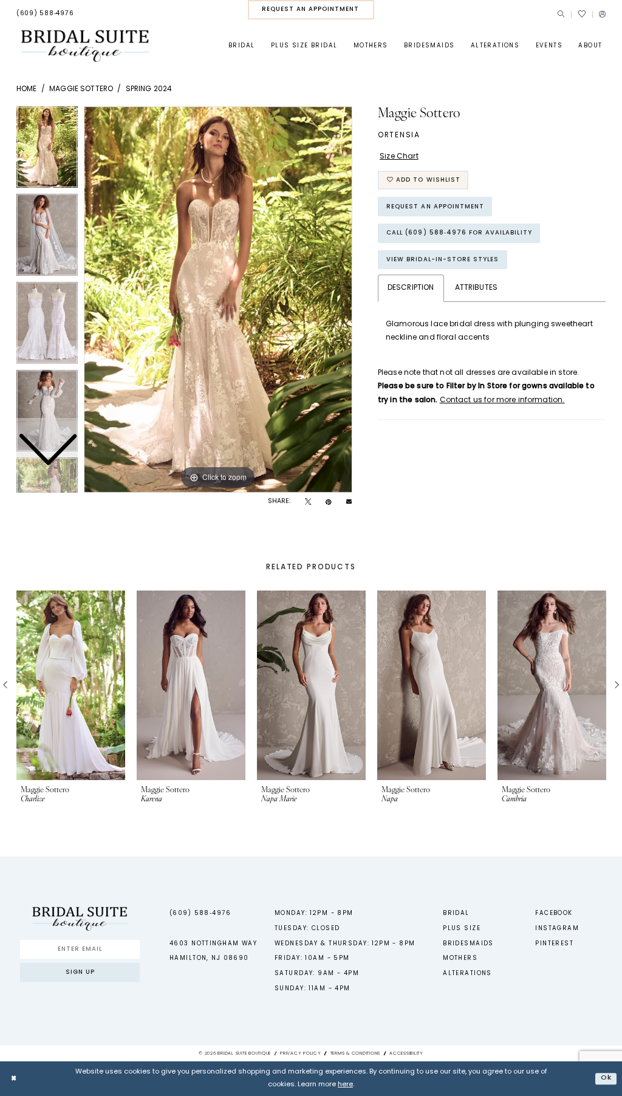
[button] (602, 14)
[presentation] (70, 685)
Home (26, 89)
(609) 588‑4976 (200, 913)
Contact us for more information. (502, 400)
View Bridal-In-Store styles (442, 259)
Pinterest (554, 944)
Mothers (460, 958)
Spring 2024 (149, 89)
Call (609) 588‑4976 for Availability (458, 233)
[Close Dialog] (13, 1078)
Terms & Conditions (355, 1053)
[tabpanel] (218, 299)
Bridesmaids (468, 944)
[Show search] (561, 14)
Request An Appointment (435, 207)
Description (411, 288)
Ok (606, 1078)
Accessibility (406, 1053)
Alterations (467, 973)
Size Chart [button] (399, 156)
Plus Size (461, 928)
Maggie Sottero (81, 89)
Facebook (553, 913)
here (345, 1084)
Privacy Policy (300, 1053)
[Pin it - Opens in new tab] (328, 502)
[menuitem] (45, 14)
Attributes (476, 288)
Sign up (80, 972)
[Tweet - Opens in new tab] (308, 502)
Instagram (557, 928)
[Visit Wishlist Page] (581, 14)
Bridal (456, 913)
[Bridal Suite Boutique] (84, 46)
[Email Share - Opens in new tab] (349, 502)
